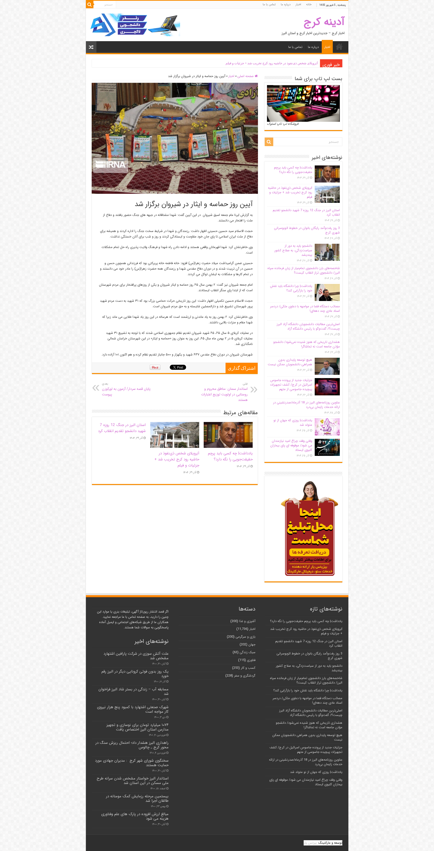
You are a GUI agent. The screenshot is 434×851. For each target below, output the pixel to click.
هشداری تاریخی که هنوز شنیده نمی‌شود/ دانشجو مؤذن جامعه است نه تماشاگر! (306, 344)
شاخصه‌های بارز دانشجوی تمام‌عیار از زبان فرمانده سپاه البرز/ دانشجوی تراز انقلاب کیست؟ (303, 270)
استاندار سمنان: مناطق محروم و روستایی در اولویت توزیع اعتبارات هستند (224, 392)
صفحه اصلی (246, 76)
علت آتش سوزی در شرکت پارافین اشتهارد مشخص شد (136, 656)
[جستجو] (89, 4)
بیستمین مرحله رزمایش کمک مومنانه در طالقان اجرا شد (137, 798)
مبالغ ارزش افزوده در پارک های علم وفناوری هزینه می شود (135, 816)
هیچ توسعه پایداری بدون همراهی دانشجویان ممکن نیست (290, 362)
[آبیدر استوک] (135, 24)
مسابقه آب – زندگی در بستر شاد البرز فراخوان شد (133, 691)
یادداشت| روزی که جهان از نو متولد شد (293, 423)
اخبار (298, 4)
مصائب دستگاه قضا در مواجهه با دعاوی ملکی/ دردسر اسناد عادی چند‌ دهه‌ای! (305, 309)
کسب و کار (248, 668)
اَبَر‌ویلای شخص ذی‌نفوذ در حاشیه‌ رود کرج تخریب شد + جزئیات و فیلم (272, 63)
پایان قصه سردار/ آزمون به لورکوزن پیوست (126, 389)
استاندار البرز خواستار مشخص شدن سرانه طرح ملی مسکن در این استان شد (133, 780)
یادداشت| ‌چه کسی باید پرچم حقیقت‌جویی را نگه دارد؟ (230, 456)
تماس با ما (269, 4)
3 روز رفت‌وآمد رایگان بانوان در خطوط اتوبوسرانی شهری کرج (307, 230)
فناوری (251, 660)
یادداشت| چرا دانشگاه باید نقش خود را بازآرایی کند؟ (291, 288)
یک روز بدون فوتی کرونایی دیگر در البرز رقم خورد (135, 673)
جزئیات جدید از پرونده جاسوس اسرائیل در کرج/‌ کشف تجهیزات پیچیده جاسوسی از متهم (291, 385)
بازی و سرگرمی (245, 636)
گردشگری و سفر (244, 675)
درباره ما (286, 4)
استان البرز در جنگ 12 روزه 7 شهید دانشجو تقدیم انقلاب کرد (122, 428)
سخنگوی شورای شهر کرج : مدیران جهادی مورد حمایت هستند (132, 763)
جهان (251, 644)
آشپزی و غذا (247, 621)
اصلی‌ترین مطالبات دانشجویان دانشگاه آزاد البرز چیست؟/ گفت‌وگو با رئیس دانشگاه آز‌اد (308, 326)
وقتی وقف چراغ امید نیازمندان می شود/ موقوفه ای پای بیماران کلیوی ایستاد (291, 445)
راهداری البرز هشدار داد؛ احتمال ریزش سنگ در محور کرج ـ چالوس (132, 745)
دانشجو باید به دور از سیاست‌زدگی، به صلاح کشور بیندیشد (293, 250)
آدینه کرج (324, 22)
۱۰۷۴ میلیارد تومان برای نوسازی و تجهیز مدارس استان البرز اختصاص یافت (137, 727)
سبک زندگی (247, 652)
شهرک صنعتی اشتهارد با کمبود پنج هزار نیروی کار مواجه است (133, 709)
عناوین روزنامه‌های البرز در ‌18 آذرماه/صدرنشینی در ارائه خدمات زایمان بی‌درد (306, 405)
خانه (308, 4)
